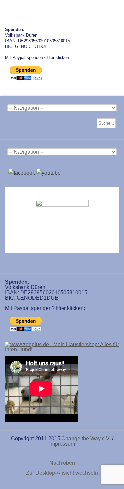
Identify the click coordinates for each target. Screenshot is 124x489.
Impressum (62, 444)
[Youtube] (48, 173)
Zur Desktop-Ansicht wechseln (62, 473)
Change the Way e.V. (86, 438)
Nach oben (62, 463)
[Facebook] (21, 173)
